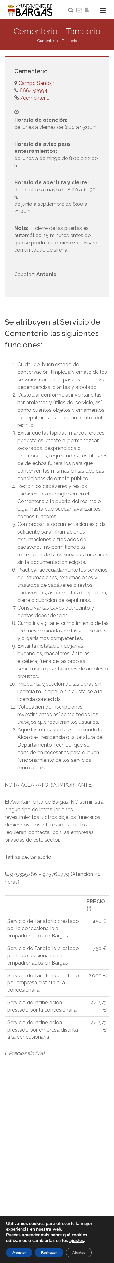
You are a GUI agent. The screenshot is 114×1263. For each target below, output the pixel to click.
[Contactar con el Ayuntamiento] (79, 10)
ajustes (76, 1241)
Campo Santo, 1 (36, 83)
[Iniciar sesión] (88, 10)
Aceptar (19, 1252)
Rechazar (49, 1252)
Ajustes (78, 1252)
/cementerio (34, 98)
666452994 (33, 90)
